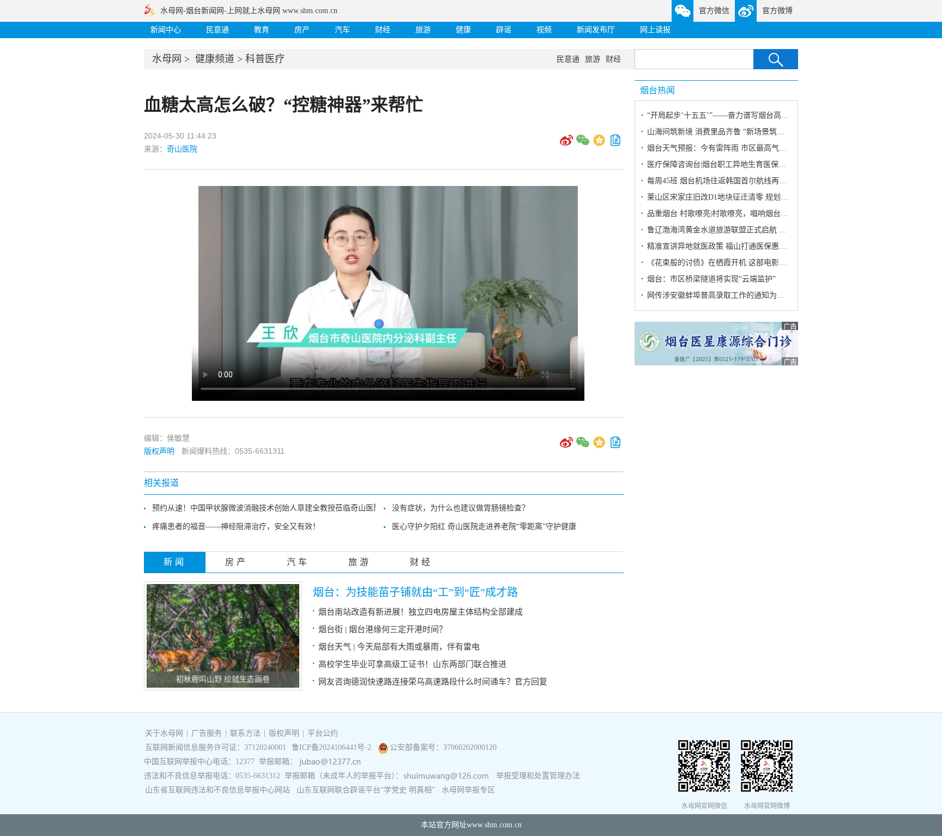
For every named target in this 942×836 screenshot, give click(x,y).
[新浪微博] (566, 144)
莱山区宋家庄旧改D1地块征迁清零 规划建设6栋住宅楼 (738, 197)
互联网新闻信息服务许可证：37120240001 (215, 747)
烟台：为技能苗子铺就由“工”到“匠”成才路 (415, 592)
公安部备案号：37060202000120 (443, 747)
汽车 (342, 30)
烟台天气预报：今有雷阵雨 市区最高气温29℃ (724, 148)
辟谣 (503, 30)
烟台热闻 (657, 90)
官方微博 (777, 11)
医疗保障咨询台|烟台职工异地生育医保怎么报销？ (732, 164)
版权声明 (159, 451)
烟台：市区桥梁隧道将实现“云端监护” (711, 279)
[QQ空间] (599, 144)
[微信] (582, 144)
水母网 (167, 58)
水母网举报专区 (468, 790)
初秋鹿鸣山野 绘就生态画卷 (223, 679)
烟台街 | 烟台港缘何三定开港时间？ (382, 629)
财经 (382, 30)
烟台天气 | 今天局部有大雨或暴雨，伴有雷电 (399, 646)
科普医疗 (265, 58)
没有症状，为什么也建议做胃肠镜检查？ (460, 508)
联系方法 (245, 733)
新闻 (175, 562)
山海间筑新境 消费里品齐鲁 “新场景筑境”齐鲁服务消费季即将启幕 (759, 132)
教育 (261, 30)
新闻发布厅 (596, 30)
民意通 (217, 30)
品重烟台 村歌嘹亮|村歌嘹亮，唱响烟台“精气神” (728, 213)
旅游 (423, 30)
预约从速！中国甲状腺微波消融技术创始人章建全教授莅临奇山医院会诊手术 (282, 508)
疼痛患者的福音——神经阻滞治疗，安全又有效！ (236, 526)
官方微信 (714, 11)
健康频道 (214, 58)
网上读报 (655, 30)
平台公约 (322, 733)
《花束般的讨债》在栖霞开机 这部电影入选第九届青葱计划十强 (755, 262)
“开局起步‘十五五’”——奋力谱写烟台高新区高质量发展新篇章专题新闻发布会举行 (786, 115)
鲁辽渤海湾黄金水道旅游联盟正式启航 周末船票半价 (736, 230)
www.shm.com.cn (494, 825)
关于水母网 (165, 733)
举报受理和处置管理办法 (538, 776)
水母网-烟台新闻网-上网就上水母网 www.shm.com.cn (248, 11)
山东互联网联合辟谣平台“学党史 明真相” (366, 790)
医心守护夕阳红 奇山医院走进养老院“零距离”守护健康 (484, 526)
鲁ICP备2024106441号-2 (332, 747)
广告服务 (206, 733)
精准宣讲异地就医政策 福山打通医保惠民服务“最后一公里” (747, 246)
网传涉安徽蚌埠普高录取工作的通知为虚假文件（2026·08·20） (753, 295)
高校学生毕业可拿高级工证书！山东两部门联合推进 (412, 664)
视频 (544, 30)
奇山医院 (182, 149)
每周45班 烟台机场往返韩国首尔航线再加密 (720, 181)
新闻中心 (165, 30)
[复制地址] (615, 144)
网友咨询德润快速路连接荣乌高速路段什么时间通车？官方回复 (432, 681)
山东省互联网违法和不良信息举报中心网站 (217, 790)
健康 (463, 30)
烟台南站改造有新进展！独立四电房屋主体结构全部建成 (420, 612)
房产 (302, 30)
